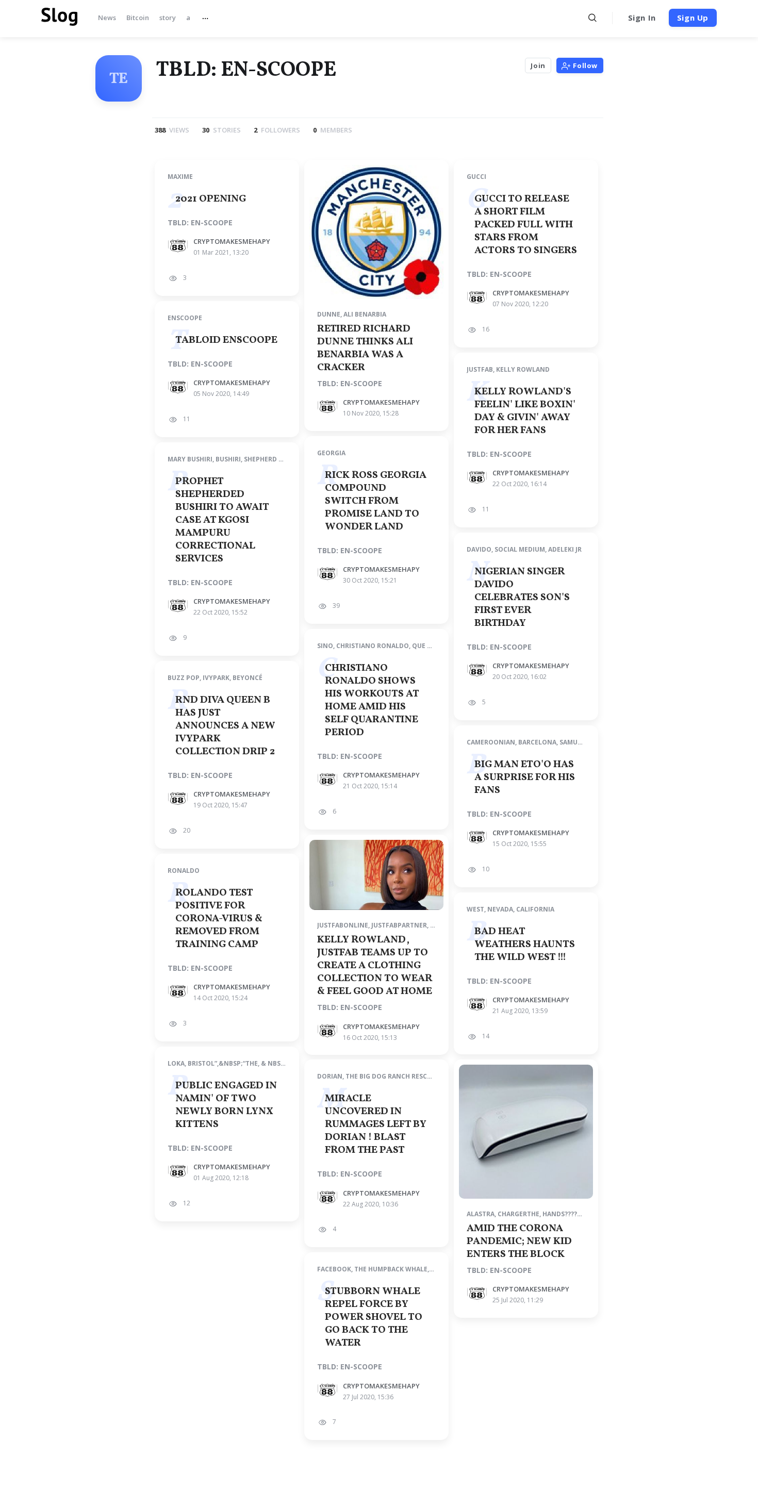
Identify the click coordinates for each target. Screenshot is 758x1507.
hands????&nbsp (570, 1214)
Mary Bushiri (190, 459)
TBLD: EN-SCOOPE (200, 223)
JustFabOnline (342, 925)
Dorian (329, 1076)
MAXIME (180, 176)
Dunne (328, 314)
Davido (479, 549)
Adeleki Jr (565, 549)
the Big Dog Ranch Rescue (390, 1076)
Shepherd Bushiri (274, 459)
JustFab (480, 369)
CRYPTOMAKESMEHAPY (231, 241)
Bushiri (228, 459)
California (535, 909)
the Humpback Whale (390, 1269)
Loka (176, 1063)
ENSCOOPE (185, 317)
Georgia (331, 453)
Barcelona (537, 742)
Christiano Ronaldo (372, 645)
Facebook (334, 1269)
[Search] (592, 17)
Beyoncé (247, 677)
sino (325, 645)
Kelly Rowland (523, 369)
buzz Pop (184, 677)
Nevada (500, 909)
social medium (520, 549)
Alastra (481, 1214)
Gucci (476, 176)
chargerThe (518, 1214)
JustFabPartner (399, 925)
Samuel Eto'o (582, 742)
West (475, 909)
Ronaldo (184, 870)
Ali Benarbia (364, 314)
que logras (432, 645)
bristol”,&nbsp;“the (223, 1063)
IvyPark (216, 677)
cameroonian (491, 742)
